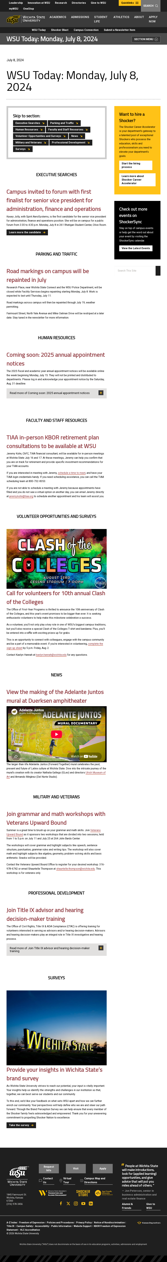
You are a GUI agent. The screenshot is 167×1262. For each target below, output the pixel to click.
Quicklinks (127, 2)
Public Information (61, 1226)
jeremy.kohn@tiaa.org (21, 496)
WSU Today (39, 30)
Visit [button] (75, 1168)
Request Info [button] (49, 1168)
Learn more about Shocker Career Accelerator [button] (133, 180)
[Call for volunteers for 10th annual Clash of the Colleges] (57, 559)
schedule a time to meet (71, 472)
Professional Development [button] (68, 142)
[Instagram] (76, 1203)
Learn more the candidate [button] (25, 232)
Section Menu (143, 39)
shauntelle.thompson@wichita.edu (75, 868)
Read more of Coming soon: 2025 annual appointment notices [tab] (50, 393)
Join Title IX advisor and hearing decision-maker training (45, 914)
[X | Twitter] (68, 1203)
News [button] (74, 136)
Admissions (80, 17)
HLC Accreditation (30, 1230)
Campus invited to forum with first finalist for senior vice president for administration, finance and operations (54, 200)
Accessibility (42, 1226)
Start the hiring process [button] (131, 165)
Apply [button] (102, 1168)
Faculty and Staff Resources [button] (65, 129)
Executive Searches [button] (27, 123)
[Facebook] (61, 1203)
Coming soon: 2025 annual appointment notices (56, 359)
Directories (79, 2)
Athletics (121, 17)
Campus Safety (24, 1226)
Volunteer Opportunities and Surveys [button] (38, 136)
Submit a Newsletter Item (119, 30)
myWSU (13, 8)
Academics (58, 17)
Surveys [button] (20, 149)
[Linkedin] (91, 1203)
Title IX (10, 1226)
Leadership (16, 2)
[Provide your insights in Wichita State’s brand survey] (57, 1028)
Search (148, 5)
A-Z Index (12, 1222)
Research (61, 2)
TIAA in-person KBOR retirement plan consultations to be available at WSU (53, 441)
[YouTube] (83, 1203)
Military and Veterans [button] (28, 142)
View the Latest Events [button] (136, 248)
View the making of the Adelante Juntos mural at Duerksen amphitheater (55, 696)
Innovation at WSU (39, 2)
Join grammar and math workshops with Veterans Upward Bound (56, 818)
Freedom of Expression (32, 1222)
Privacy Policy (84, 1222)
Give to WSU (98, 2)
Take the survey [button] (19, 1125)
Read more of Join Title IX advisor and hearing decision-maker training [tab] (50, 949)
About (139, 17)
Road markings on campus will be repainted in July (48, 275)
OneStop (28, 8)
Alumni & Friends (127, 1206)
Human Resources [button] (26, 129)
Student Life (100, 19)
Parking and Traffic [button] (62, 123)
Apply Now (153, 19)
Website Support (82, 1226)
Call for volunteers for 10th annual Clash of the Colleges (56, 597)
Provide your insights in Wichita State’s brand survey (54, 1074)
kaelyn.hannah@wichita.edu (51, 654)
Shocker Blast (59, 30)
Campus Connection (86, 30)
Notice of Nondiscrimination (109, 1222)
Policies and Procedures (60, 1222)
